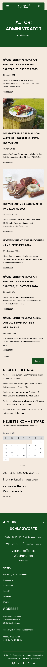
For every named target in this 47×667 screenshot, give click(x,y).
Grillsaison (28, 473)
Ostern (35, 480)
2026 (19, 473)
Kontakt (6, 591)
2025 (12, 473)
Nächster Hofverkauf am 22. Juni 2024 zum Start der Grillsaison (22, 322)
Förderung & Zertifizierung (15, 574)
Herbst (37, 473)
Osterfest (26, 480)
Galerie (6, 602)
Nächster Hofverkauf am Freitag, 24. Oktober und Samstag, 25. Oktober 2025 (20, 64)
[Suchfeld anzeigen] (39, 6)
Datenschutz (9, 585)
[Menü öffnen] (7, 6)
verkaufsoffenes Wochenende (14, 488)
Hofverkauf (12, 479)
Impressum (8, 580)
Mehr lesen (8, 92)
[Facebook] (23, 663)
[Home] (17, 35)
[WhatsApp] (33, 663)
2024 (6, 473)
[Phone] (28, 663)
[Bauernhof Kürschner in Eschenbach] (23, 6)
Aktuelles (7, 596)
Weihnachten (7, 496)
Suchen (6, 356)
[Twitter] (18, 663)
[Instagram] (13, 663)
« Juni (22, 466)
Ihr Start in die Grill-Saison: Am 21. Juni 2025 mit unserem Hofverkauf (21, 138)
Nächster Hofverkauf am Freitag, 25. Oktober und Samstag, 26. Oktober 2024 (20, 281)
